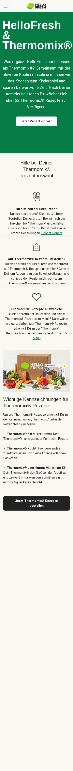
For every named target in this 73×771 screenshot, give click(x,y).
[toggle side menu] (5, 6)
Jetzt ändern (55, 283)
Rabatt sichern (51, 233)
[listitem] (36, 210)
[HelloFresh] (36, 6)
